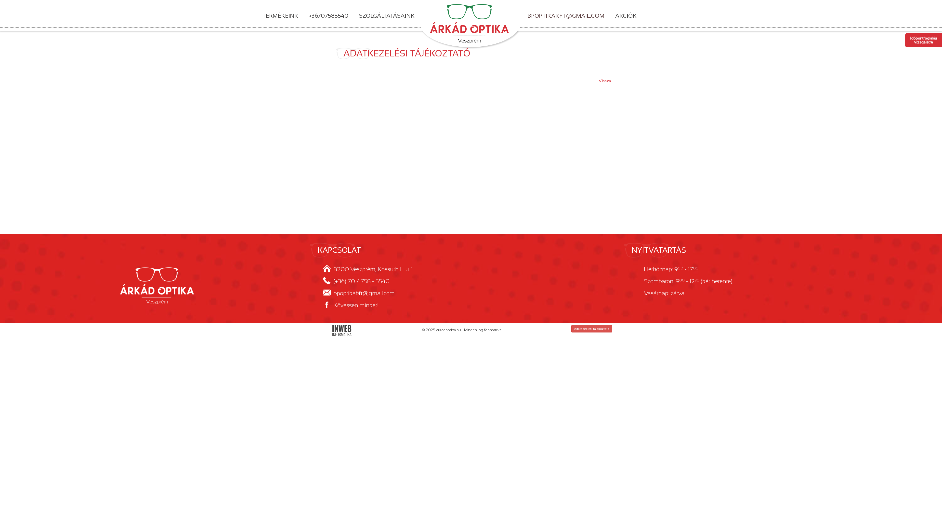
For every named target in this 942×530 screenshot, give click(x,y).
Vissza (605, 81)
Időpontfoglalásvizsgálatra (923, 40)
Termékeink (280, 16)
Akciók (626, 16)
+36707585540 (328, 16)
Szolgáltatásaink (387, 16)
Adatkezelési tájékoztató (591, 329)
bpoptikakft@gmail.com (565, 16)
